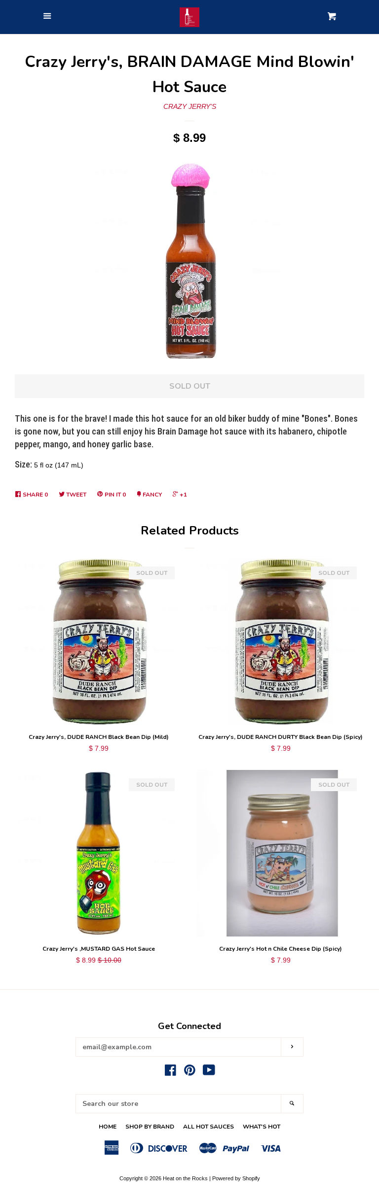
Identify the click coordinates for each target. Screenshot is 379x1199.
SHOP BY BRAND (149, 1127)
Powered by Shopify (236, 1178)
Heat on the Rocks (185, 1178)
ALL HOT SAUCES (208, 1127)
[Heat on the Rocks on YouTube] (209, 1072)
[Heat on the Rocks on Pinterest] (190, 1072)
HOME (107, 1127)
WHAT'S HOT (261, 1127)
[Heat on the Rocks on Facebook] (170, 1072)
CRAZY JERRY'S (189, 106)
